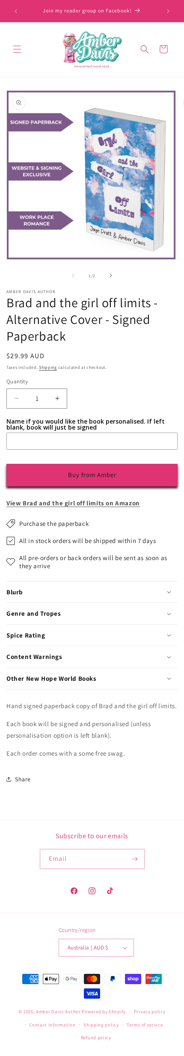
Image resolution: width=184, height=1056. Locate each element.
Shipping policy (101, 1025)
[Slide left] (73, 275)
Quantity (17, 381)
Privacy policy (150, 1011)
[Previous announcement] (15, 11)
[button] (17, 49)
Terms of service (145, 1025)
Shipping (48, 367)
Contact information (52, 1025)
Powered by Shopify (104, 1011)
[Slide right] (110, 275)
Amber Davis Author (58, 1011)
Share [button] (23, 779)
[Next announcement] (168, 11)
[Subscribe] (134, 859)
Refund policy (96, 1038)
